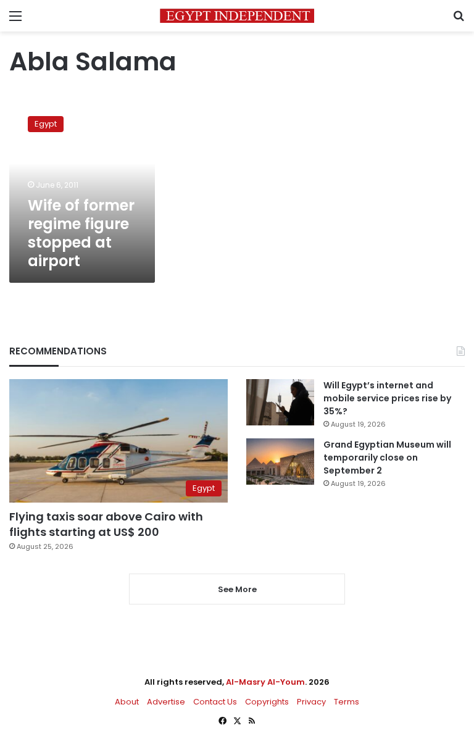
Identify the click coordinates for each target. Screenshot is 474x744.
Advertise (166, 702)
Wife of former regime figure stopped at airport (81, 233)
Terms (346, 702)
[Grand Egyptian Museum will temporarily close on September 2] (280, 461)
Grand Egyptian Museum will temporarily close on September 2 (387, 457)
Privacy (311, 702)
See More (237, 589)
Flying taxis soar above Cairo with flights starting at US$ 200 (106, 524)
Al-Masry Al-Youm (265, 682)
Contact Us (215, 702)
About (127, 702)
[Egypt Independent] (237, 16)
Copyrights (267, 702)
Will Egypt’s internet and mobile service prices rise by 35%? (387, 398)
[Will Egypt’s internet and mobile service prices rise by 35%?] (280, 402)
